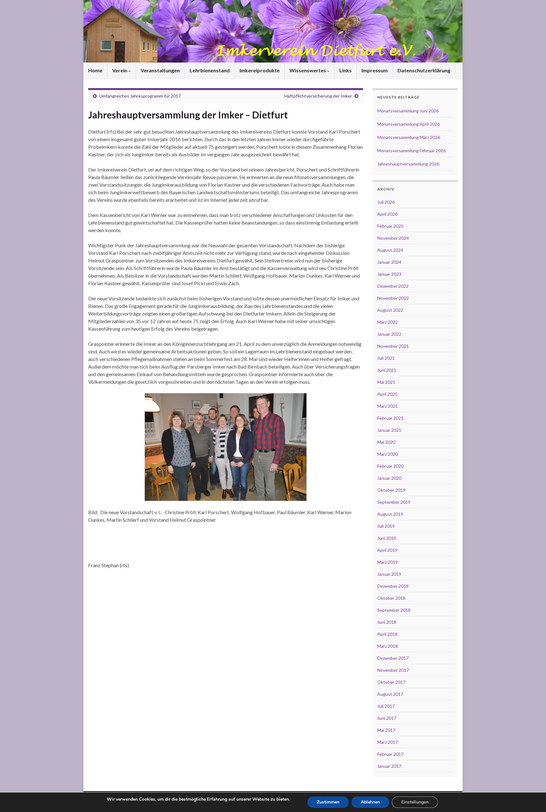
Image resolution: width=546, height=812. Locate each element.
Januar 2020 (389, 478)
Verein (120, 70)
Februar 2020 (390, 466)
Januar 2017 (389, 766)
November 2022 (393, 298)
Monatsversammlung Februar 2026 (411, 150)
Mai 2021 (386, 382)
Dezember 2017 (393, 658)
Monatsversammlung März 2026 (408, 137)
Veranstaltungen (160, 70)
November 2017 (393, 670)
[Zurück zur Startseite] (273, 31)
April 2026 (387, 214)
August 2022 (390, 310)
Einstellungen (414, 802)
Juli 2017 (386, 706)
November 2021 (393, 346)
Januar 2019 (389, 574)
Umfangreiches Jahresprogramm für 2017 (140, 96)
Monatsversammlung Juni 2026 (408, 110)
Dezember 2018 (393, 586)
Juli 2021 (386, 358)
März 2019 (387, 562)
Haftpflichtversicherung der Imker (318, 96)
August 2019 (390, 514)
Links (345, 70)
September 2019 (393, 502)
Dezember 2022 (393, 286)
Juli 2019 (386, 526)
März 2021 (387, 406)
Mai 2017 (386, 730)
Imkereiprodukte (260, 70)
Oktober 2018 (391, 598)
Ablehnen (370, 802)
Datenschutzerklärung (423, 70)
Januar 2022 (389, 334)
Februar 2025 (390, 226)
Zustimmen (328, 802)
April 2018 (387, 634)
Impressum (374, 70)
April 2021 (387, 394)
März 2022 (387, 322)
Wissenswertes (308, 70)
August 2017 (390, 694)
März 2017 (387, 742)
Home (95, 70)
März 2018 (387, 646)
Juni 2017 (386, 718)
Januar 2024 (389, 262)
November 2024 (393, 238)
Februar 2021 (390, 418)
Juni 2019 (386, 538)
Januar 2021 (389, 430)
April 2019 (387, 550)
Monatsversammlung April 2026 (408, 124)
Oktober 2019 (391, 490)
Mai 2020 (386, 442)
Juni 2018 (386, 622)
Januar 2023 (389, 274)
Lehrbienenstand (210, 70)
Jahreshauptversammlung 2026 (408, 163)
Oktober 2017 (391, 682)
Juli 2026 (386, 202)
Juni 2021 (386, 370)
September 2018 (393, 610)
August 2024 (390, 250)
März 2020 (387, 454)
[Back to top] (532, 798)
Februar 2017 (390, 754)
